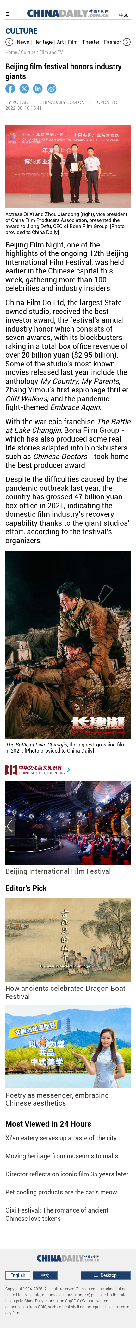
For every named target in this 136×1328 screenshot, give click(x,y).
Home (11, 52)
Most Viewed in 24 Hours (48, 1124)
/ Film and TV (49, 52)
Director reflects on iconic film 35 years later (66, 1174)
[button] (9, 42)
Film (73, 42)
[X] (24, 89)
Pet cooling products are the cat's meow (61, 1192)
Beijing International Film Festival (58, 871)
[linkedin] (38, 89)
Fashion (113, 42)
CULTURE (21, 31)
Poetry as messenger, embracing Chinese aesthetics (57, 1099)
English (17, 1275)
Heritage (43, 42)
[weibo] (52, 89)
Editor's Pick (26, 888)
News (23, 42)
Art (60, 42)
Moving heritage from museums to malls (61, 1156)
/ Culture (26, 52)
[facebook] (10, 89)
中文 (123, 14)
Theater (91, 42)
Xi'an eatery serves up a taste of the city (61, 1138)
